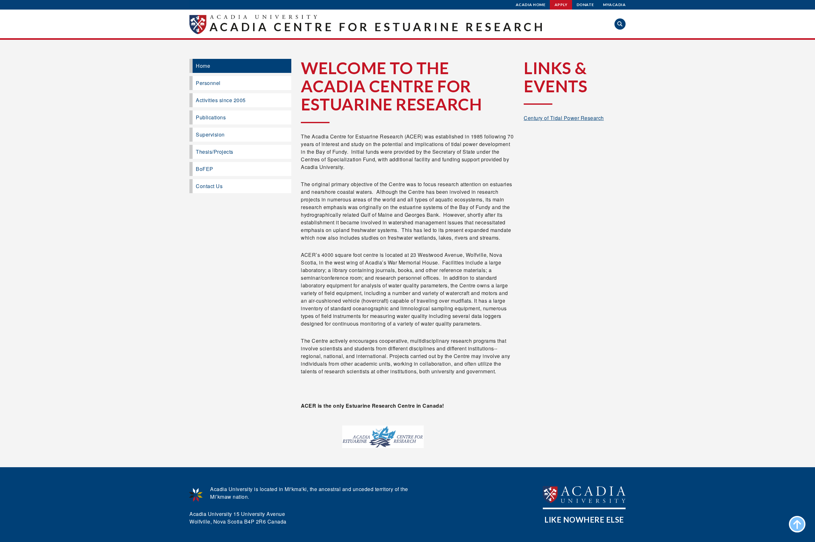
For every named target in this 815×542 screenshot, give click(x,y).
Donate (585, 4)
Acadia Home (531, 4)
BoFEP (204, 168)
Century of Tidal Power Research (564, 118)
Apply (561, 4)
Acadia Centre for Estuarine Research (377, 27)
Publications (211, 117)
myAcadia (614, 4)
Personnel (208, 83)
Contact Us (209, 186)
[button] (620, 24)
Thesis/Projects (214, 151)
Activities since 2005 (221, 100)
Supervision (210, 134)
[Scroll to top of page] (797, 524)
